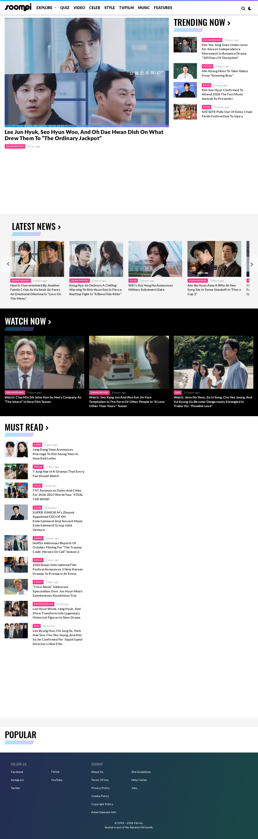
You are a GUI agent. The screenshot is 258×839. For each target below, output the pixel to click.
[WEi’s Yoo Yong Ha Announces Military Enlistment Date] (155, 259)
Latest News (34, 226)
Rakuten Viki (137, 827)
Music (144, 7)
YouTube (56, 780)
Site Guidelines (141, 771)
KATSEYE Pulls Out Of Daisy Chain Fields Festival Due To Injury (227, 114)
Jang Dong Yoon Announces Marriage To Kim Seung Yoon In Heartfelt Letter (55, 453)
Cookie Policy (100, 796)
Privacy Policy (100, 788)
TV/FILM (126, 7)
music (37, 485)
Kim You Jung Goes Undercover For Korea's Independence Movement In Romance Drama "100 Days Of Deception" (225, 51)
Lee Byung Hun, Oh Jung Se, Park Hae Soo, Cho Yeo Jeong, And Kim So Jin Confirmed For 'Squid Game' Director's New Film (58, 637)
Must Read (24, 426)
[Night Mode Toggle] (249, 9)
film (36, 626)
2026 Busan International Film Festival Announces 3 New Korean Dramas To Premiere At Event (58, 569)
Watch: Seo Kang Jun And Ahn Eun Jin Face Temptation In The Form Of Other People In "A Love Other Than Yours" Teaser (127, 401)
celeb (37, 444)
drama (38, 466)
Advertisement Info (103, 812)
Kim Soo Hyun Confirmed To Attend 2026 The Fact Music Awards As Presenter (222, 94)
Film (177, 392)
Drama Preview (15, 146)
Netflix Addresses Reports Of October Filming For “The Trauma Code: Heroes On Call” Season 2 (57, 547)
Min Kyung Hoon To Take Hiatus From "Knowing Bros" (225, 73)
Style (109, 7)
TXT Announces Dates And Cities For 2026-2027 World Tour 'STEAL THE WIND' (58, 494)
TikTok (55, 771)
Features (163, 7)
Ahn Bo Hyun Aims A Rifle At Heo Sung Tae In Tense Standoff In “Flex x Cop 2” (214, 289)
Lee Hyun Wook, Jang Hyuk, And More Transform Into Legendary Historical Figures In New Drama (57, 613)
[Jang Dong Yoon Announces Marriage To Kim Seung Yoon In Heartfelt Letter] (16, 449)
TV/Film (207, 66)
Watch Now (25, 320)
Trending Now (199, 22)
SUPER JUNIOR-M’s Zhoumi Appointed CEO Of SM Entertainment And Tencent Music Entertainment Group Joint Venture (58, 521)
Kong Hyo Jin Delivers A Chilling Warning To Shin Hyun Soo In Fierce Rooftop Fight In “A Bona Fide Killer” (95, 289)
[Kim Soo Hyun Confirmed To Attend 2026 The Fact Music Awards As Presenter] (185, 90)
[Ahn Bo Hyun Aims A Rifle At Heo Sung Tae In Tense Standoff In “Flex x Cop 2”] (214, 259)
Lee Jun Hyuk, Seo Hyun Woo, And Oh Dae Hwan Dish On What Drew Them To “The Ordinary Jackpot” (84, 135)
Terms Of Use (99, 780)
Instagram (17, 780)
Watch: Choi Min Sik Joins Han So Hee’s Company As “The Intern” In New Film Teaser (43, 399)
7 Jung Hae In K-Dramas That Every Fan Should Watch (58, 473)
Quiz (64, 7)
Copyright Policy (102, 804)
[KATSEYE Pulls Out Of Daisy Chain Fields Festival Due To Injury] (185, 112)
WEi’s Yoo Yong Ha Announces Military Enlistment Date (150, 287)
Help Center (139, 780)
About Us (97, 771)
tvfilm (38, 582)
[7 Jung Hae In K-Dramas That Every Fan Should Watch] (16, 471)
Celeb (94, 7)
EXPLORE (44, 7)
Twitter (15, 788)
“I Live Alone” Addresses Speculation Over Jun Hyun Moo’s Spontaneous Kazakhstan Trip (57, 591)
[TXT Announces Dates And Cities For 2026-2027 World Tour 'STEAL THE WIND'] (16, 490)
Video (79, 7)
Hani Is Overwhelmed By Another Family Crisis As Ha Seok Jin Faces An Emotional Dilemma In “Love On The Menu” (35, 291)
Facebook (17, 771)
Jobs (134, 788)
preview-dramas (43, 604)
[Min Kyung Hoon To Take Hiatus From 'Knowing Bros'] (185, 71)
